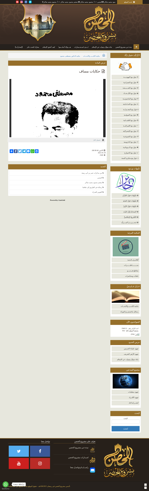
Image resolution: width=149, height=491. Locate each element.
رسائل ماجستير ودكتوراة (129, 312)
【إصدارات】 (18, 47)
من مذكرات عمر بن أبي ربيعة (92, 173)
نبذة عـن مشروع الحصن (123, 47)
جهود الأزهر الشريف (131, 354)
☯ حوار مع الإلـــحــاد (130, 93)
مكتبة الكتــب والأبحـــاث (129, 306)
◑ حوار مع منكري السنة (130, 158)
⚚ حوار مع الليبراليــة (130, 126)
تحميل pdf (98, 140)
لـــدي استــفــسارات (81, 47)
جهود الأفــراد (133, 397)
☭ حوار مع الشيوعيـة (130, 136)
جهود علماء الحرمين (131, 349)
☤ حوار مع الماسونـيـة (130, 99)
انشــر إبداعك (133, 403)
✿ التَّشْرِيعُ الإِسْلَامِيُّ (131, 217)
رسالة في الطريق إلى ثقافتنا (42, 2)
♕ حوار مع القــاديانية (130, 104)
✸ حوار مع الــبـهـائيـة (130, 147)
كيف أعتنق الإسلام (49, 47)
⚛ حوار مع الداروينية (131, 142)
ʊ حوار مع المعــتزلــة (130, 109)
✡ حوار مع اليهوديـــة (130, 77)
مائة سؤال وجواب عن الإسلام (102, 47)
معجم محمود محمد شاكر (80, 2)
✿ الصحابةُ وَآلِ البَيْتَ (130, 212)
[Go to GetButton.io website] (5, 488)
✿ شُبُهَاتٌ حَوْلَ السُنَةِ (130, 201)
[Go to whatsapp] (5, 484)
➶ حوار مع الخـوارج (131, 153)
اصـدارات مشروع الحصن (78, 457)
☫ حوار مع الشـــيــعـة (130, 88)
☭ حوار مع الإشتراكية (130, 131)
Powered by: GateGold (57, 200)
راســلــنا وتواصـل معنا (79, 467)
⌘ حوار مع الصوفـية (131, 115)
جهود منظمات (133, 392)
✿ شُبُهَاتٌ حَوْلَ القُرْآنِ (130, 195)
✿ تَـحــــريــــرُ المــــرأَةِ (130, 222)
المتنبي (111, 2)
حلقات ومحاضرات (131, 276)
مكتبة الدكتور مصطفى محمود (70, 56)
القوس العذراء (97, 192)
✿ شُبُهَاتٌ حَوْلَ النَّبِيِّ (130, 206)
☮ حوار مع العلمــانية (130, 120)
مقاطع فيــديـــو (132, 271)
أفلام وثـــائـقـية (132, 260)
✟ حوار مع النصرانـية (130, 82)
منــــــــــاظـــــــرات (131, 265)
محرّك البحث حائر (33, 47)
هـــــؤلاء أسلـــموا (65, 47)
